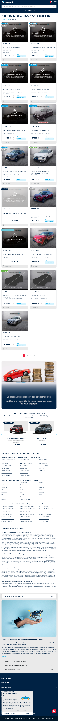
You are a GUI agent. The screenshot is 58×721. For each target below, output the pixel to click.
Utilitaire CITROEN (24, 459)
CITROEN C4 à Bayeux (7, 514)
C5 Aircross (22, 489)
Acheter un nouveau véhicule (14, 596)
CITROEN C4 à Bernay (7, 521)
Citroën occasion (10, 558)
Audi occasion (47, 561)
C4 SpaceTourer (23, 482)
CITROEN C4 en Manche (25, 511)
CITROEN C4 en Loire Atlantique (27, 508)
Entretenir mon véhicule (12, 669)
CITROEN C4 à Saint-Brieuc (8, 519)
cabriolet (20, 539)
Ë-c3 (21, 497)
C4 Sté (21, 484)
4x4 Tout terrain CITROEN (26, 463)
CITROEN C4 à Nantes (25, 519)
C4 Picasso (4, 499)
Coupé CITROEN (24, 473)
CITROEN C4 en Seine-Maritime (46, 508)
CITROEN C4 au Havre (44, 521)
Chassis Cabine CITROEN (7, 465)
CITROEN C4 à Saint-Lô (44, 516)
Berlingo (3, 484)
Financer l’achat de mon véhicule (15, 661)
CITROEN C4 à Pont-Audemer (27, 514)
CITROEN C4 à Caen (6, 516)
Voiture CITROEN (43, 459)
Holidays (41, 482)
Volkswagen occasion (11, 562)
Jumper (41, 484)
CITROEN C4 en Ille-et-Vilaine (27, 506)
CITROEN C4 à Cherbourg (26, 521)
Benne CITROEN (5, 463)
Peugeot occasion (6, 561)
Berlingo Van (4, 487)
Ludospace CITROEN (25, 475)
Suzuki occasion (32, 558)
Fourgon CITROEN (6, 470)
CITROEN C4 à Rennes (25, 516)
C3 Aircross (4, 492)
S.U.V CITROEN (42, 468)
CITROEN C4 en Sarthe (44, 506)
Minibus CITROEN (43, 463)
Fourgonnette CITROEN (7, 473)
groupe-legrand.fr (44, 542)
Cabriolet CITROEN (24, 470)
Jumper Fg (41, 487)
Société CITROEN (43, 470)
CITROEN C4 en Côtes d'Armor (8, 508)
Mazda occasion (24, 558)
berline (13, 539)
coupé (24, 539)
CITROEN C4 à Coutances (45, 514)
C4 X (21, 487)
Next (56, 434)
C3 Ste (3, 494)
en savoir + (4, 656)
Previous (2, 434)
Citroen (22, 494)
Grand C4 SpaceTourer (25, 499)
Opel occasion (17, 558)
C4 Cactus (4, 497)
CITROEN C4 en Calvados (7, 506)
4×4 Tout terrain (7, 539)
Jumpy (40, 489)
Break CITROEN (23, 468)
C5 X (21, 492)
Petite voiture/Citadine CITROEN (9, 459)
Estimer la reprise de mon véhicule (16, 665)
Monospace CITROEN (44, 465)
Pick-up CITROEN (6, 475)
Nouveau (41, 494)
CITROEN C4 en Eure (6, 511)
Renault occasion (49, 560)
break (16, 539)
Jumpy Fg (41, 492)
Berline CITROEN (24, 465)
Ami (2, 482)
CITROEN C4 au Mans (44, 519)
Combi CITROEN (5, 468)
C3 (2, 489)
